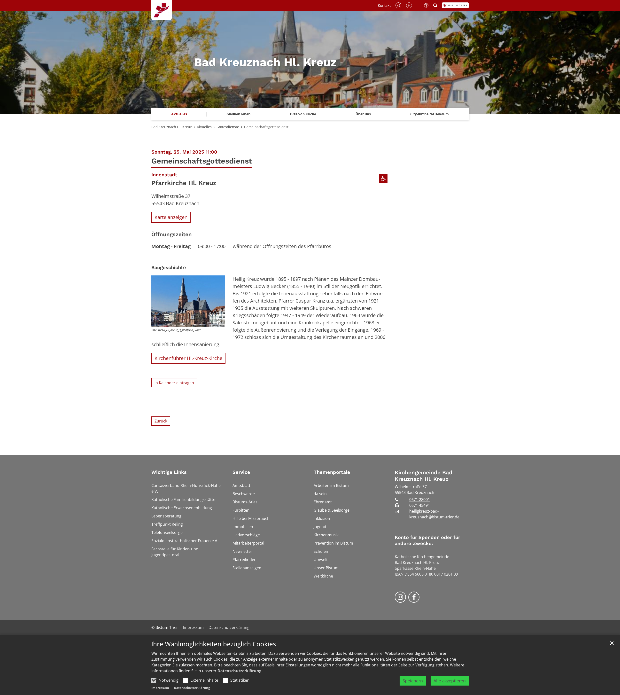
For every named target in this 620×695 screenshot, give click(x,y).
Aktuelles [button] (179, 114)
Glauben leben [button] (238, 114)
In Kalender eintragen (174, 382)
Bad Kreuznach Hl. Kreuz (171, 127)
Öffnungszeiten (171, 234)
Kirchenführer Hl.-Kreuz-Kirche (188, 358)
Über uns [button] (363, 114)
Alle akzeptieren (450, 681)
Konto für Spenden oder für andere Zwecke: (427, 540)
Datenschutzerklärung (239, 670)
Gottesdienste (228, 127)
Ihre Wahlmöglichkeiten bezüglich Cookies (213, 644)
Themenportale (332, 472)
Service (241, 472)
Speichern (413, 681)
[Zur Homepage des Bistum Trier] (455, 5)
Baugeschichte (168, 267)
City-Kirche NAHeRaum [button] (429, 114)
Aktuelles (204, 127)
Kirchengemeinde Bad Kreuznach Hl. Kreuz (423, 475)
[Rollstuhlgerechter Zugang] (383, 178)
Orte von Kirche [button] (303, 114)
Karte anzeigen (171, 217)
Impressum (160, 688)
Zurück (161, 421)
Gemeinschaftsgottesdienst (266, 127)
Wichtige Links (169, 472)
